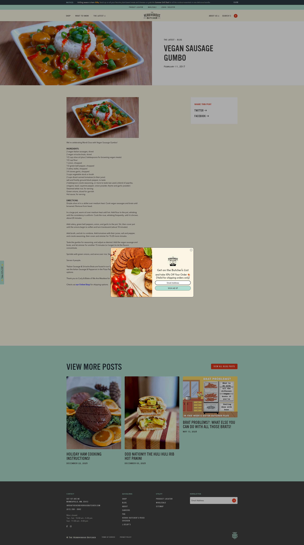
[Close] (191, 250)
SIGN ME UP (173, 288)
